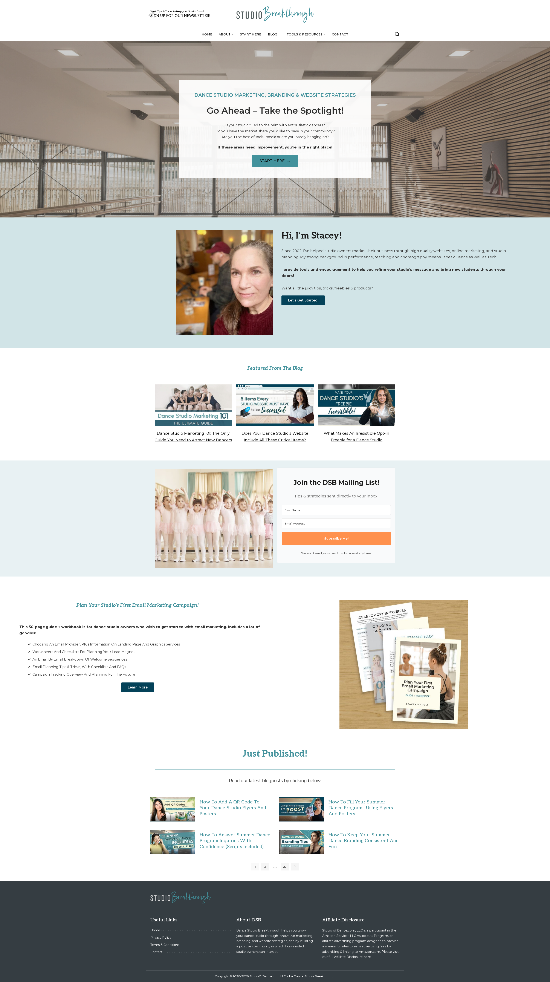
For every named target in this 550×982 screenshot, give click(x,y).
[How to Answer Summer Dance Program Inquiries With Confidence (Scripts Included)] (172, 842)
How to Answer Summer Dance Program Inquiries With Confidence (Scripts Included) (235, 840)
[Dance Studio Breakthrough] (275, 14)
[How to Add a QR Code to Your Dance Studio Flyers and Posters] (172, 809)
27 (285, 866)
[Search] (397, 34)
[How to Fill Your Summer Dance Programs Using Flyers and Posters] (301, 809)
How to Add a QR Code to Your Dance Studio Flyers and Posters (233, 808)
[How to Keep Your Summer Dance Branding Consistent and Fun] (301, 842)
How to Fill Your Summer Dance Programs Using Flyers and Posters (360, 808)
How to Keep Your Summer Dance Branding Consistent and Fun (363, 840)
